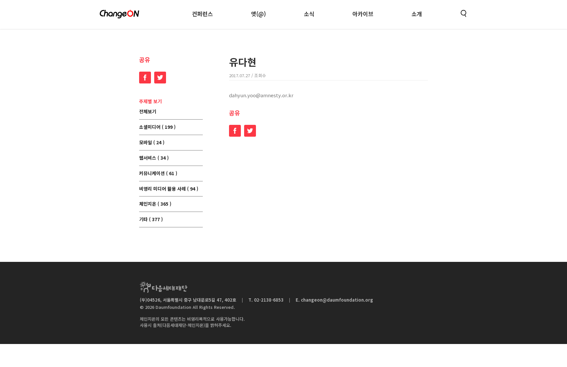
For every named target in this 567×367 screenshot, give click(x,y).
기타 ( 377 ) (151, 219)
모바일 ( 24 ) (151, 142)
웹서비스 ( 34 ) (154, 158)
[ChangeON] (119, 14)
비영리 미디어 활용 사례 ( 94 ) (168, 189)
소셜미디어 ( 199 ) (157, 127)
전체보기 (147, 111)
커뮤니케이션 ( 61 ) (158, 173)
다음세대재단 (164, 287)
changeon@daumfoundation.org (337, 300)
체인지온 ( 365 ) (155, 204)
